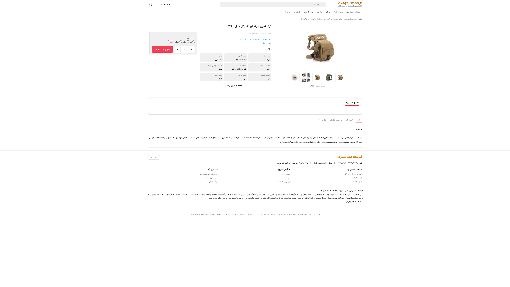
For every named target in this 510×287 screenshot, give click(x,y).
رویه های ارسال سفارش (209, 174)
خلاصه (358, 120)
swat (265, 43)
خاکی (185, 42)
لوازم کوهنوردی (336, 19)
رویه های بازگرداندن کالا (353, 174)
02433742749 (352, 163)
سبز (191, 42)
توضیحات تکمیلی (336, 120)
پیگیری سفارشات (284, 181)
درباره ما (287, 177)
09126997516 (341, 163)
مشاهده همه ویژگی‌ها (235, 85)
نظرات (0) (322, 120)
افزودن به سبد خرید (162, 49)
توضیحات (349, 120)
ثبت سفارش (213, 181)
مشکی (177, 42)
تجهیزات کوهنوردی (350, 19)
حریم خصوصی (356, 181)
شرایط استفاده (356, 177)
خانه (360, 19)
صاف (171, 42)
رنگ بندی (191, 37)
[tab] (358, 120)
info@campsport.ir (320, 163)
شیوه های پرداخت (211, 177)
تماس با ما (286, 174)
